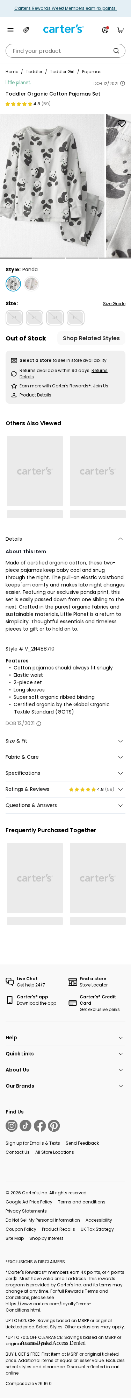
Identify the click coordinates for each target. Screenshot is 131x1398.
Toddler (34, 72)
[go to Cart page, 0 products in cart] (120, 30)
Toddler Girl (62, 72)
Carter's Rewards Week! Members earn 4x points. (65, 8)
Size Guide (114, 304)
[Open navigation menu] (10, 30)
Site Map (15, 1238)
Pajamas (92, 72)
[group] (52, 186)
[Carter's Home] (65, 28)
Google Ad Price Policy (29, 1202)
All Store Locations (54, 1152)
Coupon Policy (21, 1229)
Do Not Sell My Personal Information (43, 1220)
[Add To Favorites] (121, 123)
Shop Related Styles (91, 338)
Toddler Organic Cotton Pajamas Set (53, 93)
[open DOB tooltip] (122, 83)
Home (12, 72)
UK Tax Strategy (97, 1229)
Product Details (35, 395)
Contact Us (18, 1152)
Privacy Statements (26, 1211)
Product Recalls (58, 1229)
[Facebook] (40, 1126)
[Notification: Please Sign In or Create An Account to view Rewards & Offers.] (105, 30)
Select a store (35, 360)
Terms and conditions (81, 1202)
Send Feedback (82, 1143)
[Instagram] (11, 1126)
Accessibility (99, 1220)
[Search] (116, 50)
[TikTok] (25, 1126)
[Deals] (26, 30)
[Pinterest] (54, 1126)
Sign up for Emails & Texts (33, 1143)
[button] (16, 258)
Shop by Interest (46, 1238)
